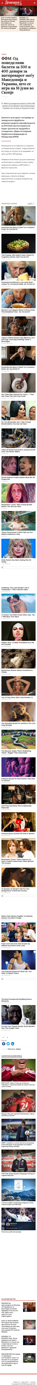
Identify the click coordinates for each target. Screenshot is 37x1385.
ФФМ (19, 1049)
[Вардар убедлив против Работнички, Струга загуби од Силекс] (18, 1101)
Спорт (4, 54)
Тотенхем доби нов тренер (11, 1232)
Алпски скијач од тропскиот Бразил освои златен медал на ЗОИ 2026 (17, 1203)
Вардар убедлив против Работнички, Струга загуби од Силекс (18, 1114)
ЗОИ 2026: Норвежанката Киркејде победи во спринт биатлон (18, 1174)
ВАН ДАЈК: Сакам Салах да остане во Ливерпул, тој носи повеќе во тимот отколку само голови (18, 1084)
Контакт (33, 1382)
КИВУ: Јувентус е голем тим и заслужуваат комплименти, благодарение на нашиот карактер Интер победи (17, 1144)
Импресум (16, 1382)
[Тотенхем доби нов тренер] (18, 1219)
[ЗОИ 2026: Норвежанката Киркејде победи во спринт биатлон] (18, 1160)
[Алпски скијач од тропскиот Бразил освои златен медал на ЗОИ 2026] (18, 1190)
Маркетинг (25, 1382)
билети (12, 1049)
